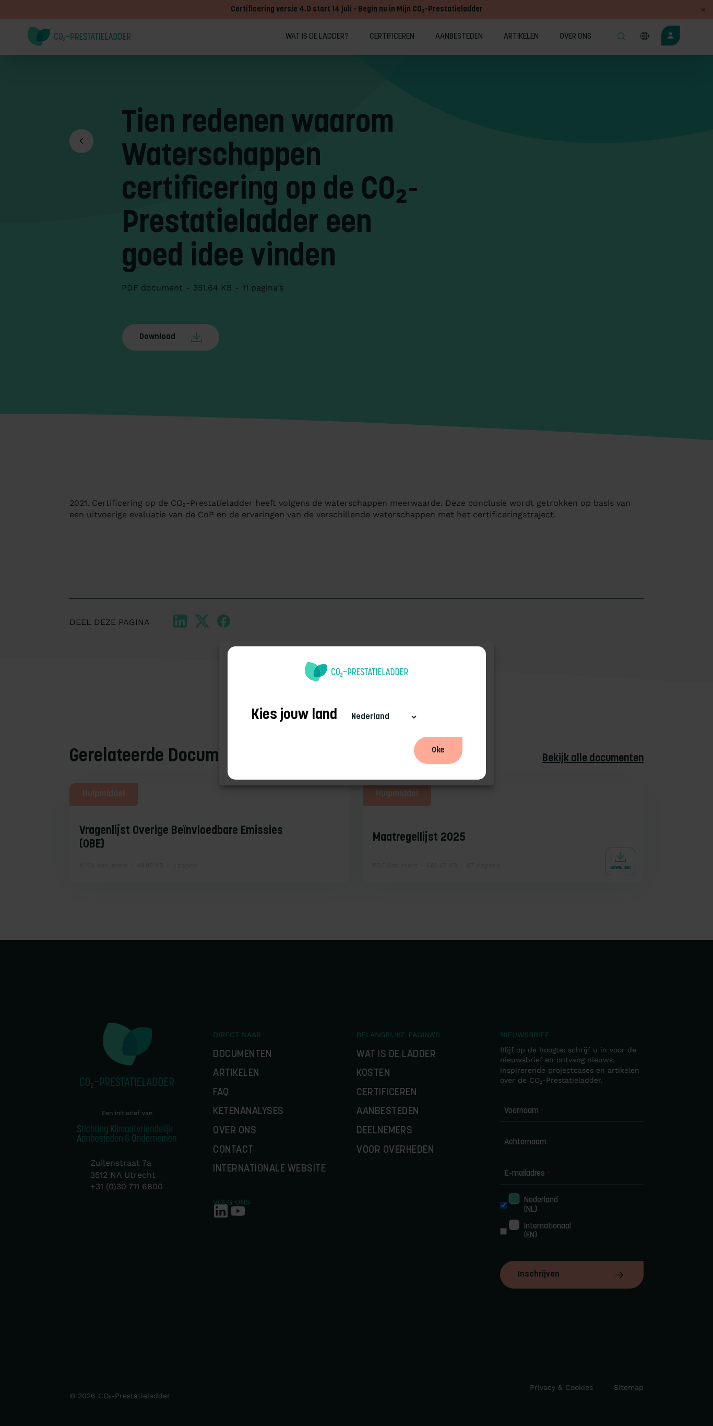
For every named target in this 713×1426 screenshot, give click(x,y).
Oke (438, 750)
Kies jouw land (294, 715)
